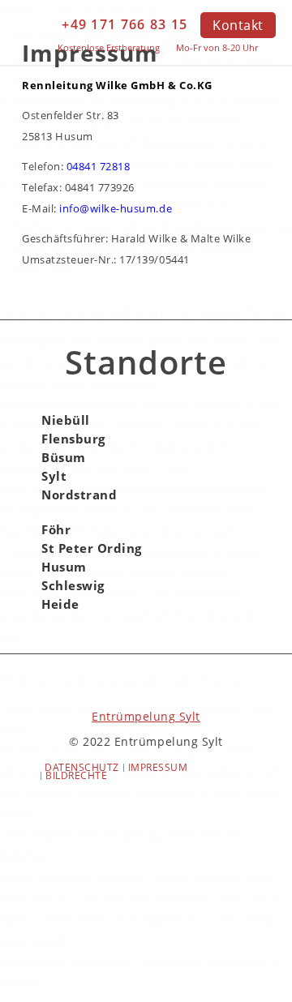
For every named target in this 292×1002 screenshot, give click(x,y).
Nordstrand (79, 495)
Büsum (63, 458)
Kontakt (238, 25)
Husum (64, 567)
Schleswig (73, 586)
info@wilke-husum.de (115, 208)
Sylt (54, 476)
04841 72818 (99, 166)
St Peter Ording (91, 548)
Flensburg (73, 439)
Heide (60, 604)
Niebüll (65, 420)
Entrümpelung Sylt (146, 716)
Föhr (56, 530)
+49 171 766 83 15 (124, 24)
